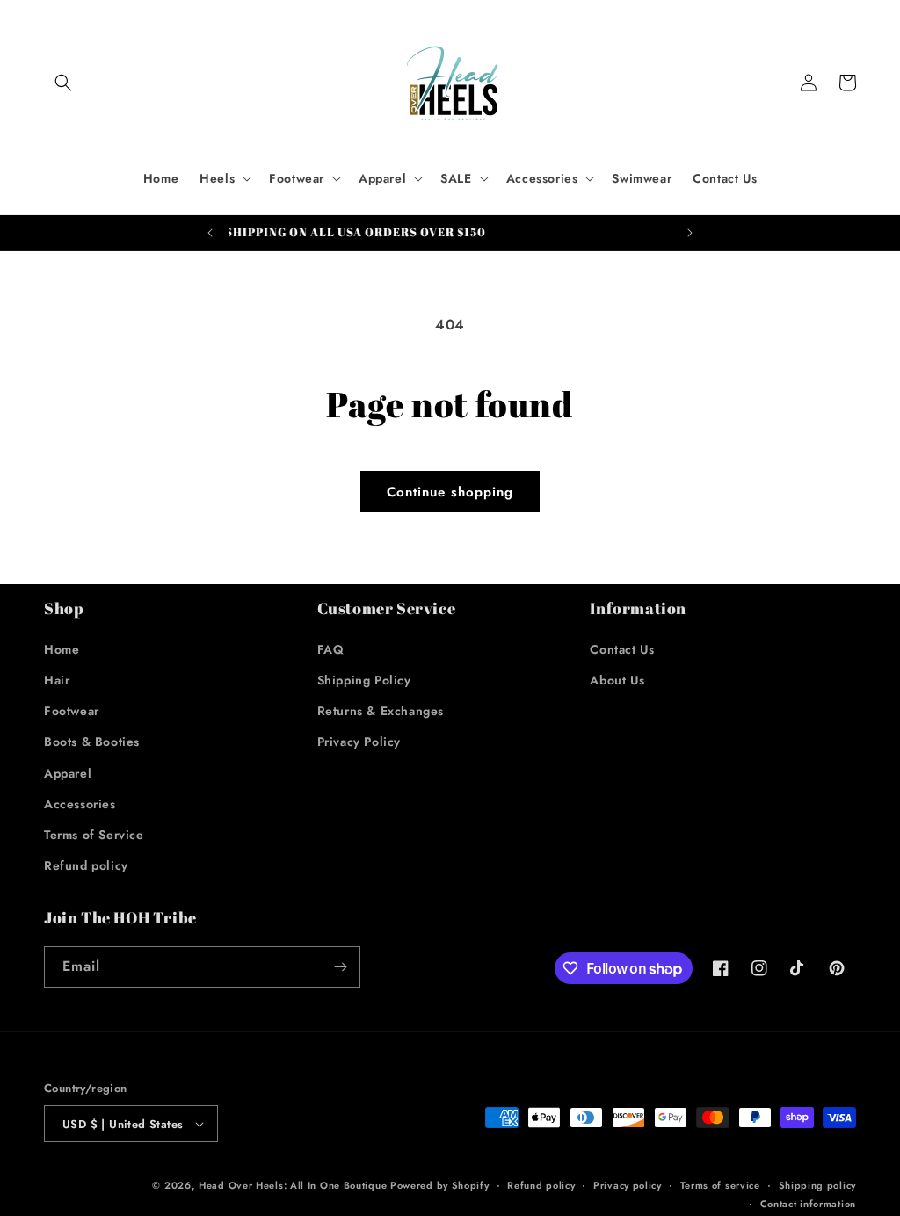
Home (61, 649)
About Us (617, 680)
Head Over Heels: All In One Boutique (294, 1185)
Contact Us (622, 649)
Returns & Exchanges (380, 711)
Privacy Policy (359, 741)
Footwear (71, 711)
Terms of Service (94, 834)
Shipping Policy (364, 680)
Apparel (67, 773)
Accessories (80, 804)
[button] (63, 82)
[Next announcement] (690, 233)
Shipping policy (818, 1185)
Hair (56, 680)
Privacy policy (627, 1185)
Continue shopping (450, 492)
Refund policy (86, 865)
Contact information (808, 1204)
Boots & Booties (92, 741)
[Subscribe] (340, 967)
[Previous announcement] (210, 233)
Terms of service (720, 1185)
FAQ (331, 649)
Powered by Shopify (440, 1185)
